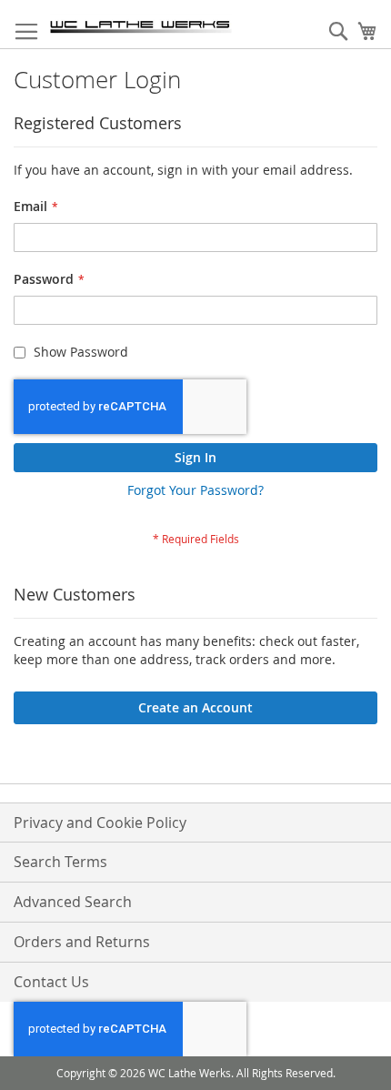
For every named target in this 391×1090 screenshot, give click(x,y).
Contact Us (51, 982)
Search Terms (60, 862)
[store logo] (141, 24)
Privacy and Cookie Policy (100, 822)
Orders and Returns (82, 942)
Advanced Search (73, 902)
